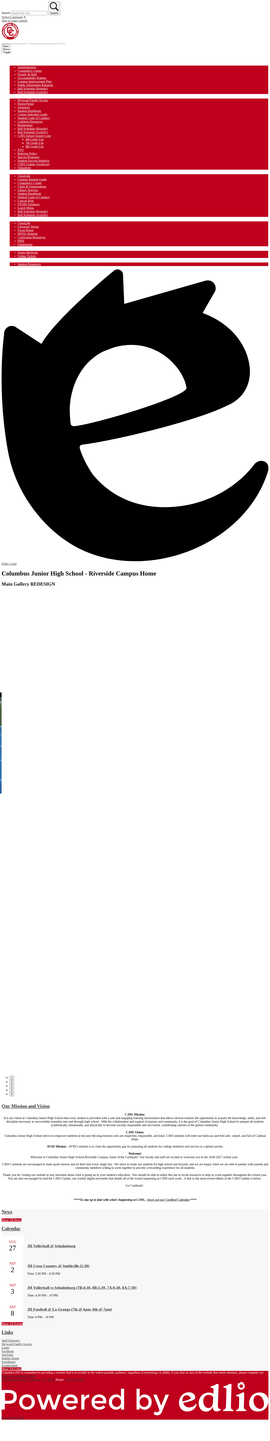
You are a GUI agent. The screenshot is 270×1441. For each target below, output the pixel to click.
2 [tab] (11, 1081)
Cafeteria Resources (30, 121)
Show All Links (11, 1369)
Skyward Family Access (33, 100)
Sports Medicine (28, 252)
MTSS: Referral (28, 233)
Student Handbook (29, 111)
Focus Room (26, 230)
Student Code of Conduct (33, 118)
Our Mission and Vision (26, 1106)
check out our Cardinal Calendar (168, 1199)
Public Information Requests (35, 85)
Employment (10, 1365)
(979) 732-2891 (75, 1379)
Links (7, 1332)
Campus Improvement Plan (35, 81)
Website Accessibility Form (19, 1376)
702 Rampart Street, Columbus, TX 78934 (28, 1379)
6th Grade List (34, 139)
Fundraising (25, 244)
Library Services (28, 190)
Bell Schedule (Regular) (33, 88)
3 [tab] (11, 1086)
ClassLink (24, 176)
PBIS (21, 241)
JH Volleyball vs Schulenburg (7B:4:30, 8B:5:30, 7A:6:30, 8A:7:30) (81, 1288)
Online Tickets (27, 256)
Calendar (11, 1228)
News (7, 1211)
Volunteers (24, 167)
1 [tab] (11, 1077)
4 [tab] (11, 1090)
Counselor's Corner (30, 70)
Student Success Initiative (33, 160)
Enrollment (8, 1362)
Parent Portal (26, 103)
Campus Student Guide (32, 179)
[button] (18, 63)
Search (6, 13)
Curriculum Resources (31, 237)
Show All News (12, 1220)
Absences (24, 107)
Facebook (8, 1351)
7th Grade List (34, 143)
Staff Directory (11, 1340)
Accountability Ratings (32, 78)
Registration (25, 125)
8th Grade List (34, 146)
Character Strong (28, 226)
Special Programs (28, 157)
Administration (27, 67)
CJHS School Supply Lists (34, 135)
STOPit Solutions (29, 204)
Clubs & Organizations (32, 186)
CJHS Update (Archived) (33, 164)
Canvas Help (26, 200)
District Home (10, 1358)
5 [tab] (11, 1094)
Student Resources (29, 264)
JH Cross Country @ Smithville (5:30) (58, 1266)
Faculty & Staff (27, 74)
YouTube (7, 1354)
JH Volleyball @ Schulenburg (51, 1246)
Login (5, 1347)
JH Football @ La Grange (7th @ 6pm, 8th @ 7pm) (69, 1309)
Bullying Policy (27, 153)
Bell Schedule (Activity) (33, 92)
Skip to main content (14, 20)
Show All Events (12, 1323)
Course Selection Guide (32, 114)
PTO (21, 150)
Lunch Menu (26, 208)
